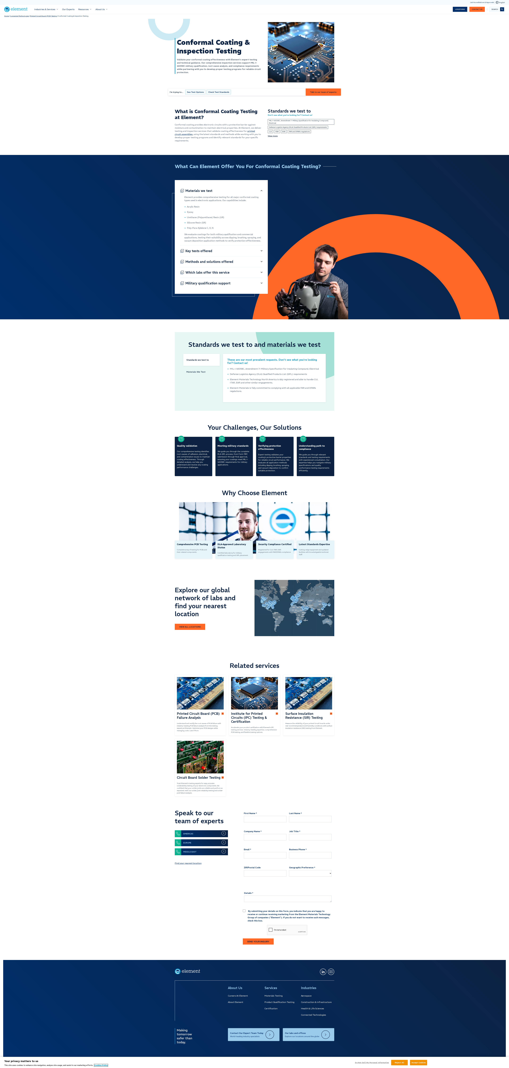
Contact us (477, 9)
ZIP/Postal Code (252, 867)
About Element (235, 1002)
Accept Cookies (418, 1062)
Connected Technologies (19, 16)
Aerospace (306, 995)
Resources (83, 9)
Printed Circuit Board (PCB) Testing (43, 16)
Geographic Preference (301, 867)
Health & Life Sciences (312, 1008)
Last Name (294, 813)
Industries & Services (44, 9)
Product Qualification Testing (279, 1002)
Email (246, 849)
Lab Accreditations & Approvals (482, 2)
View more (273, 136)
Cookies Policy (101, 1065)
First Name (249, 813)
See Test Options (195, 92)
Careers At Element (238, 995)
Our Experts (68, 9)
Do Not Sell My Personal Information (372, 1062)
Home (6, 16)
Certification (270, 1008)
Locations (460, 9)
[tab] (201, 360)
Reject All (399, 1062)
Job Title (294, 831)
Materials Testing (273, 995)
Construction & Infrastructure (316, 1002)
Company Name (252, 831)
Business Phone (297, 849)
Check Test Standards (218, 92)
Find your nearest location (188, 863)
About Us (100, 9)
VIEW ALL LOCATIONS (190, 627)
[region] (254, 1062)
